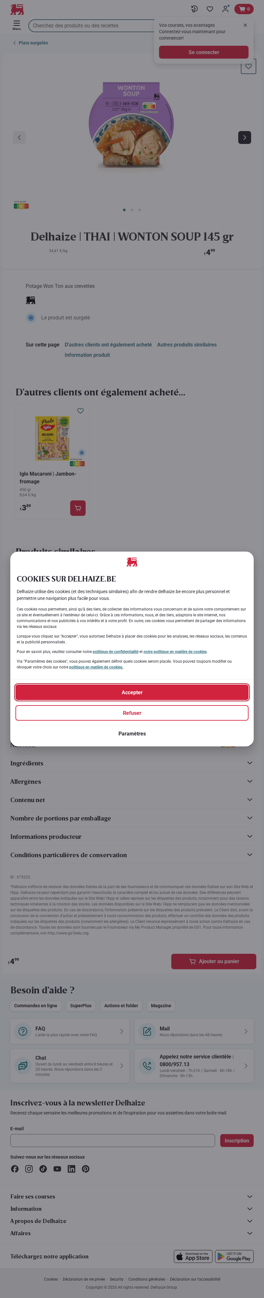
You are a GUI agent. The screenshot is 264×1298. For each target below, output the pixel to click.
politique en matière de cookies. (96, 667)
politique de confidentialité (115, 651)
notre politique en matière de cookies (175, 651)
